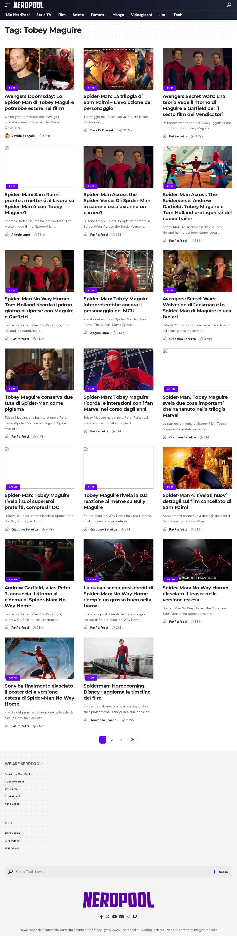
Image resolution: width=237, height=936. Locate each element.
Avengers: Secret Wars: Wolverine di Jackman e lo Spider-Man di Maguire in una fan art (197, 308)
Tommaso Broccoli (104, 720)
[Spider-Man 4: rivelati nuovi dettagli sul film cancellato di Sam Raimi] (197, 468)
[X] (107, 917)
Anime (171, 388)
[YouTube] (114, 917)
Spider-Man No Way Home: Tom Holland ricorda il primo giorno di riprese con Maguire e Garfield (39, 308)
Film (12, 88)
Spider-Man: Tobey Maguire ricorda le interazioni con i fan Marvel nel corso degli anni (118, 403)
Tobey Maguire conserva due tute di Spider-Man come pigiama (39, 403)
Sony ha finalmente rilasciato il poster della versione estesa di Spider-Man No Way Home (39, 695)
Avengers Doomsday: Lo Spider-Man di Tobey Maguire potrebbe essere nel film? (39, 102)
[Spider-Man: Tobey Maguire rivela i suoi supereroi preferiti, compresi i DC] (39, 468)
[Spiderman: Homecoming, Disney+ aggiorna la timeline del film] (118, 658)
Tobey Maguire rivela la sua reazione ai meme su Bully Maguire (116, 501)
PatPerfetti (178, 136)
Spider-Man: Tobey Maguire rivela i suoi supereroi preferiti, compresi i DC (37, 501)
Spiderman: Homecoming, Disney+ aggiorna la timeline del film (117, 692)
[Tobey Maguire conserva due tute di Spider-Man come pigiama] (39, 369)
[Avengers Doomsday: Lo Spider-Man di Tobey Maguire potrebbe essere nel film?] (39, 69)
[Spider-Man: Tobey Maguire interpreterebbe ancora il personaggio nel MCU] (118, 271)
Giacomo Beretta (182, 339)
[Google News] (121, 917)
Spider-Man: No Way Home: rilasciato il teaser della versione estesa (195, 594)
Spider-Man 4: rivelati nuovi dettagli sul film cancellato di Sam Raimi (197, 501)
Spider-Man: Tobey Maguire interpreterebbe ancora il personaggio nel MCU (116, 305)
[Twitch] (135, 917)
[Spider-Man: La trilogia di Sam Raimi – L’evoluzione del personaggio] (118, 69)
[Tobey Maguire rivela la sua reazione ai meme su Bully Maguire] (118, 468)
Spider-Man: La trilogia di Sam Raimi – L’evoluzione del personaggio (118, 102)
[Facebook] (101, 917)
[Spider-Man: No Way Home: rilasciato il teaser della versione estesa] (197, 560)
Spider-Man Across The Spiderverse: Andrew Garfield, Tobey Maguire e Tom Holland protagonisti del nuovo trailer (197, 206)
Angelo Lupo (20, 235)
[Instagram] (128, 917)
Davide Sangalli (23, 136)
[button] (8, 5)
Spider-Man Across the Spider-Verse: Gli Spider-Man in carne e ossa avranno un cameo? (117, 203)
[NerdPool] (28, 5)
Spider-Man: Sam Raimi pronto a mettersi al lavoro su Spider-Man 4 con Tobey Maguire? (39, 203)
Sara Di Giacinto (102, 130)
